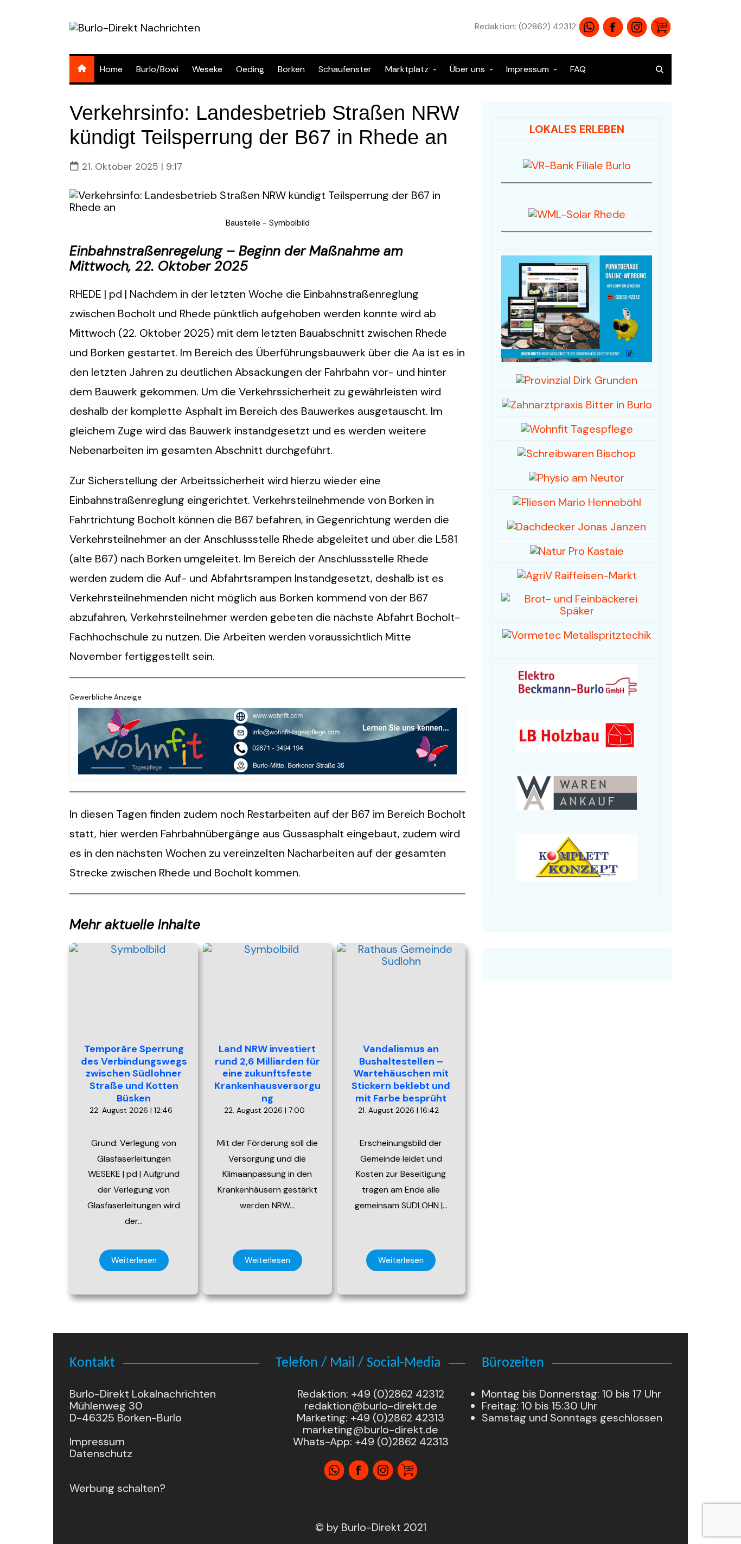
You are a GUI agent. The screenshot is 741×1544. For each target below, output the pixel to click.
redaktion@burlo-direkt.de (370, 1406)
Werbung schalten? (117, 1488)
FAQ (578, 69)
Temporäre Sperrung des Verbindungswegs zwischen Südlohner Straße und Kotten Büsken (134, 1073)
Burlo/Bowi (157, 69)
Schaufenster (345, 69)
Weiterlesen (134, 1260)
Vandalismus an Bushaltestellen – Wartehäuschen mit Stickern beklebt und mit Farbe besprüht (401, 1073)
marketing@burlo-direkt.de (370, 1430)
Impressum (527, 69)
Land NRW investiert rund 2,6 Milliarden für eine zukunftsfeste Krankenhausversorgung (267, 1073)
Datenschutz (100, 1453)
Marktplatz (407, 69)
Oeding (250, 69)
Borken (291, 69)
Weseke (207, 69)
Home (111, 69)
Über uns (467, 69)
